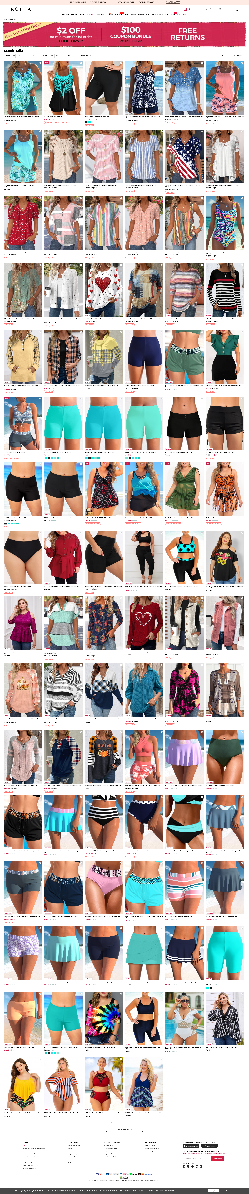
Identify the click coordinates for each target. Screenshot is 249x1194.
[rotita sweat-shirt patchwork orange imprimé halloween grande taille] (104, 756)
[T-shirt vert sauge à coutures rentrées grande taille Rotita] (23, 290)
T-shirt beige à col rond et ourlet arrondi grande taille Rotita (60, 185)
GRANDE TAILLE (143, 15)
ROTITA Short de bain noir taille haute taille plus (16, 518)
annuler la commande (74, 1159)
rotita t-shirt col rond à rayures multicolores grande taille (180, 318)
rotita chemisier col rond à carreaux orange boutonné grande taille (62, 385)
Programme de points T (74, 1154)
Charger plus (124, 1129)
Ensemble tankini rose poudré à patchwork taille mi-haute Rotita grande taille (225, 117)
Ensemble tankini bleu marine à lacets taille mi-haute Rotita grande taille (143, 117)
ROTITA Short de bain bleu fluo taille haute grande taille (99, 452)
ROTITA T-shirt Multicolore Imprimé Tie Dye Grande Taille (100, 1047)
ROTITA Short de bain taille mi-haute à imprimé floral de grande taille (22, 982)
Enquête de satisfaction (110, 1157)
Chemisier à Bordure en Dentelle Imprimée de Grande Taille (221, 1047)
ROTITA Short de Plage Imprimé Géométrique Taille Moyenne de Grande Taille (184, 386)
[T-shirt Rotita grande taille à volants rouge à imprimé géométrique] (23, 223)
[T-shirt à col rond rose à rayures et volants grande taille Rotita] (104, 156)
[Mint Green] (55, 458)
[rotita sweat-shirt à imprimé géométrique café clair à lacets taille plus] (225, 690)
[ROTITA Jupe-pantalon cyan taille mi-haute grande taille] (63, 953)
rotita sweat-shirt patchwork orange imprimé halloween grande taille (103, 785)
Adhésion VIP (71, 1157)
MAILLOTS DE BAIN (121, 15)
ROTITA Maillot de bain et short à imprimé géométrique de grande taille (144, 1113)
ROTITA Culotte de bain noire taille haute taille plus (17, 586)
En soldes (239, 55)
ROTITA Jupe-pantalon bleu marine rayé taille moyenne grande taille (183, 982)
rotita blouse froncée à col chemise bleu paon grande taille (140, 718)
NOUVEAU (65, 15)
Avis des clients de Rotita (29, 1162)
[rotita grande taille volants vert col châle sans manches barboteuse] (225, 356)
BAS (166, 15)
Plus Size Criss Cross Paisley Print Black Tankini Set (98, 518)
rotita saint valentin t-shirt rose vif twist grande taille (179, 718)
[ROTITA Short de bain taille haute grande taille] (104, 87)
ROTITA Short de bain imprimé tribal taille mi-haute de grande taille (22, 851)
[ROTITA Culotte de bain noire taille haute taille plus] (23, 557)
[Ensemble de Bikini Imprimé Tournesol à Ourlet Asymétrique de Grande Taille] (23, 1084)
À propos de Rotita (109, 1145)
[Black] (86, 122)
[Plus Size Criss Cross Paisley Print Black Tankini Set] (104, 489)
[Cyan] (89, 122)
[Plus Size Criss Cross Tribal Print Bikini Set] (23, 423)
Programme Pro (108, 1151)
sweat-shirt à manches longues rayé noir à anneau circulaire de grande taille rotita (63, 719)
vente (185, 15)
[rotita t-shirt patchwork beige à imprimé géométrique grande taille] (144, 290)
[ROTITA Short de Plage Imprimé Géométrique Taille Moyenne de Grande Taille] (184, 356)
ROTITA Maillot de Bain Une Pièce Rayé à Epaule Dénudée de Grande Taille (62, 1113)
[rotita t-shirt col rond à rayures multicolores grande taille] (184, 290)
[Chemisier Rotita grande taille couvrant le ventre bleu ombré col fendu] (184, 87)
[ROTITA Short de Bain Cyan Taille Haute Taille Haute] (225, 953)
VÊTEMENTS (101, 15)
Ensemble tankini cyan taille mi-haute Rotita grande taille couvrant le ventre (22, 117)
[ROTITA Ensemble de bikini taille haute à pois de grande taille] (184, 557)
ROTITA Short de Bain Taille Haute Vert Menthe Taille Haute (141, 452)
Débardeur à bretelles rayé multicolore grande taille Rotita (181, 252)
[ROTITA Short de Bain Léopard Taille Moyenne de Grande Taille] (63, 887)
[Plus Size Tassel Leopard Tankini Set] (225, 489)
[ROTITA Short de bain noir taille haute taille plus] (23, 489)
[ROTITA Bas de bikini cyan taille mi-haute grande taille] (184, 822)
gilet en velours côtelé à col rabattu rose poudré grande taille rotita (224, 652)
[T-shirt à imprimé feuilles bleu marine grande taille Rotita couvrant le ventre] (104, 623)
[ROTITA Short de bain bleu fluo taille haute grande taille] (104, 423)
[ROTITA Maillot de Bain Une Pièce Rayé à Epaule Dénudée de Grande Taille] (63, 1084)
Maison (6, 19)
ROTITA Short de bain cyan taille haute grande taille (58, 452)
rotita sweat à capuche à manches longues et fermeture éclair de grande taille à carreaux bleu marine (102, 719)
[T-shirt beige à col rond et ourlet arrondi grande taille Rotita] (63, 156)
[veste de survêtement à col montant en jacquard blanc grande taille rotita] (63, 290)
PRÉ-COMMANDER (77, 15)
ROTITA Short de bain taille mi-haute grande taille (178, 916)
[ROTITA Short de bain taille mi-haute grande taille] (184, 887)
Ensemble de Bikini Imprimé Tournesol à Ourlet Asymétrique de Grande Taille (23, 1113)
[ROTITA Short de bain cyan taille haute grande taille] (63, 423)
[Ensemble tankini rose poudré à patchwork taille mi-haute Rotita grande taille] (225, 87)
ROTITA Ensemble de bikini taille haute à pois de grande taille (181, 586)
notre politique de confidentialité (150, 1180)
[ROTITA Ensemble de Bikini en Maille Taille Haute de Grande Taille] (144, 756)
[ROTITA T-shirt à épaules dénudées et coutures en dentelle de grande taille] (23, 623)
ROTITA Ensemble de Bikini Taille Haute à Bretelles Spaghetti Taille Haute (142, 1048)
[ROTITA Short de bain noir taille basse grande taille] (184, 423)
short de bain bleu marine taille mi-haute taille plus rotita (140, 385)
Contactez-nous (72, 1162)
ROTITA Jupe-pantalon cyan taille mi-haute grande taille (59, 982)
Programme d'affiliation (110, 1148)
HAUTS (110, 15)
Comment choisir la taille (29, 1154)
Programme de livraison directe (112, 1154)
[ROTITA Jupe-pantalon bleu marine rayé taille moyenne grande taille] (184, 953)
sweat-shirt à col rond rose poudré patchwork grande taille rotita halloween (21, 719)
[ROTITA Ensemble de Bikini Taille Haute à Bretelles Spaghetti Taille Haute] (144, 1018)
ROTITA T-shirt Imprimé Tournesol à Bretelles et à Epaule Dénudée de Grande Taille (224, 587)
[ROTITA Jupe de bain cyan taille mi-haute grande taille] (144, 953)
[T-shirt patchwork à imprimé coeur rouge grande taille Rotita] (144, 623)
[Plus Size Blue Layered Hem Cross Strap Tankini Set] (144, 489)
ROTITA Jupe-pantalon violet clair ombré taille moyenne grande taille (183, 785)
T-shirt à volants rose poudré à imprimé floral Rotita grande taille (142, 252)
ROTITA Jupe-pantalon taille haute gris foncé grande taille (221, 916)
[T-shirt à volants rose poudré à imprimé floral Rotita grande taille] (144, 223)
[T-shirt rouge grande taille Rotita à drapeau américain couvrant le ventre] (184, 156)
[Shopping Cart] (237, 10)
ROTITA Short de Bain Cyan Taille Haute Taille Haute (219, 982)
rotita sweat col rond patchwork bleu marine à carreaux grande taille (62, 785)
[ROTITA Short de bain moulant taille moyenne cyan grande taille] (63, 1018)
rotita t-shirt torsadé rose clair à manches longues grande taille (20, 785)
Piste (223, 10)
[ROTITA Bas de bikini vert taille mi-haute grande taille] (225, 756)
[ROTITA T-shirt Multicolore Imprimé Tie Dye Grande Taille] (104, 1018)
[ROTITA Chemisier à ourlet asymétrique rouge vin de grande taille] (63, 557)
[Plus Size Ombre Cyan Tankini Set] (63, 87)
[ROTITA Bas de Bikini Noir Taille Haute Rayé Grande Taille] (104, 822)
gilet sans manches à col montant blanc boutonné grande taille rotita (183, 652)
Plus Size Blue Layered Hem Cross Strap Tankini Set (138, 518)
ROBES (133, 15)
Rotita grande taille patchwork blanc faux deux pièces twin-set (222, 185)
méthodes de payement (74, 1145)
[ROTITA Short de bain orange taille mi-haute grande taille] (23, 1018)
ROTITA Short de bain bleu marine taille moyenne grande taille (101, 982)
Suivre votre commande (29, 1157)
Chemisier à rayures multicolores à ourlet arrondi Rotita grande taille (103, 252)
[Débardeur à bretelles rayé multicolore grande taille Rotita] (184, 223)
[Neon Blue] (52, 458)
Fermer (228, 1191)
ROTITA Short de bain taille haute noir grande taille (57, 518)
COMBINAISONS (157, 15)
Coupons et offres (27, 1159)
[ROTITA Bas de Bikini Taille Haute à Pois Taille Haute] (144, 822)
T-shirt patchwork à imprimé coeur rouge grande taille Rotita (141, 652)
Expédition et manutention (30, 1151)
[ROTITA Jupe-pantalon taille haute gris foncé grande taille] (225, 887)
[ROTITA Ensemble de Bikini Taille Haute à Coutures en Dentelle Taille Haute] (104, 1084)
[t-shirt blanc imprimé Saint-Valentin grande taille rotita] (104, 290)
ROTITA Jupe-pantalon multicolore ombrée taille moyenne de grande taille (62, 851)
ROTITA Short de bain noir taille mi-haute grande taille (220, 452)
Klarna (70, 1148)
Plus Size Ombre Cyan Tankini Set (53, 116)
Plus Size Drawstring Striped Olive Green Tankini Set (179, 518)
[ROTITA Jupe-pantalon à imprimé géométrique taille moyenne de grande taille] (225, 822)
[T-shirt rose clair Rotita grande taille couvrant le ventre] (63, 223)
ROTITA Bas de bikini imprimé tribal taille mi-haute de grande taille (102, 916)
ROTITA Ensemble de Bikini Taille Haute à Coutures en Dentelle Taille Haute (103, 1113)
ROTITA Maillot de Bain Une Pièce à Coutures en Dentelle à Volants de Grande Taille (184, 1048)
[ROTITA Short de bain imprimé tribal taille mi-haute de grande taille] (23, 822)
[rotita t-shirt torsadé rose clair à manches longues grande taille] (23, 756)
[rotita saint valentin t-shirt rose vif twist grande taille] (184, 690)
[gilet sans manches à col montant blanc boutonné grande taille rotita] (184, 623)
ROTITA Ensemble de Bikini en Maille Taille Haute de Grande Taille (142, 785)
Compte (214, 10)
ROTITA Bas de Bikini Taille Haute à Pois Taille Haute (138, 851)
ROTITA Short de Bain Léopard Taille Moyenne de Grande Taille (61, 916)
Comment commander (74, 1151)
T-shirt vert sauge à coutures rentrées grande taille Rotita (19, 318)
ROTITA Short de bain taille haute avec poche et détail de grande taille (103, 586)
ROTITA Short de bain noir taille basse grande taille (178, 452)
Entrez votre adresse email (193, 1158)
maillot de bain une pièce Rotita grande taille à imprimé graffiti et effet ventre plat (225, 252)
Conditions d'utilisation (151, 1145)
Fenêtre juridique (149, 1151)
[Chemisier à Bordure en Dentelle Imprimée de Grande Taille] (225, 1018)
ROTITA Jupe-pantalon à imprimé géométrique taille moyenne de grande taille (223, 851)
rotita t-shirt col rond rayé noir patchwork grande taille (220, 318)
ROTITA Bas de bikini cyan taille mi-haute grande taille (179, 851)
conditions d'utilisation (134, 1180)
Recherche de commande (29, 1168)
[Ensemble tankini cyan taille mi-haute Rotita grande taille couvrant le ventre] (23, 87)
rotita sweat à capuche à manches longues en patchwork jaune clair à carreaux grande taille (22, 386)
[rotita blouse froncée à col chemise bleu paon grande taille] (144, 690)
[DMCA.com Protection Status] (124, 1177)
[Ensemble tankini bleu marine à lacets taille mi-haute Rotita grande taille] (144, 87)
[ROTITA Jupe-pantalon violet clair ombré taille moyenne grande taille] (184, 756)
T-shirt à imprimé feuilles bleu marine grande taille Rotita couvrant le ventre (103, 652)
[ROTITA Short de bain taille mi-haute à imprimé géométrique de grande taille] (144, 887)
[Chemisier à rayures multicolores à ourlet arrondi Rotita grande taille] (104, 223)
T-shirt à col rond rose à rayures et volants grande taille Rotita (101, 185)
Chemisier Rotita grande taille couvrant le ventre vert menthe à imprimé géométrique (61, 652)
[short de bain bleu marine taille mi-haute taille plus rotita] (144, 356)
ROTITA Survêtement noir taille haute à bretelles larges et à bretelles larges (143, 587)
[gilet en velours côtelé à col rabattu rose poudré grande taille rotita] (225, 623)
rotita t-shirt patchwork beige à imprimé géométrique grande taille (143, 318)
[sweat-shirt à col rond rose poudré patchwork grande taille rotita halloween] (23, 690)
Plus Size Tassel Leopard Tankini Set (215, 518)
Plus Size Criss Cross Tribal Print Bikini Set (15, 452)
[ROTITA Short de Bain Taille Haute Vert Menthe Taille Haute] (144, 423)
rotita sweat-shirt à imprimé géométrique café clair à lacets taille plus (224, 718)
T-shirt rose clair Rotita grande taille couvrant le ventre (59, 252)
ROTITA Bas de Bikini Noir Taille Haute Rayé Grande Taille (100, 851)
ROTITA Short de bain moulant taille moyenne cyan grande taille (61, 1047)
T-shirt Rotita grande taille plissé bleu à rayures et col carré (140, 185)
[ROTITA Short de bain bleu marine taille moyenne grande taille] (104, 953)
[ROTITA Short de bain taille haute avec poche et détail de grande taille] (104, 557)
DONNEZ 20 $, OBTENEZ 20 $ (31, 1165)
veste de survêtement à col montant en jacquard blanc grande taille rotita (62, 319)
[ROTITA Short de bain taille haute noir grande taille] (63, 489)
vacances (90, 15)
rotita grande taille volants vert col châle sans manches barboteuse (223, 385)
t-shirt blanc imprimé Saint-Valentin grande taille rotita (99, 318)
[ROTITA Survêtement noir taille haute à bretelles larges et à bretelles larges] (144, 557)
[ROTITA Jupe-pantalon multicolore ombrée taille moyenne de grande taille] (63, 822)
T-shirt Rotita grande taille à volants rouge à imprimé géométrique (21, 252)
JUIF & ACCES (175, 15)
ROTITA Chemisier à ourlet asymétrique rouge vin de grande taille (61, 586)
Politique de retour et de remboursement (34, 1148)
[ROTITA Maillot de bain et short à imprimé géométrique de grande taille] (144, 1084)
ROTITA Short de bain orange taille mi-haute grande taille (19, 1047)
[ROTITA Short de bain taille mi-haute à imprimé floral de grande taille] (23, 953)
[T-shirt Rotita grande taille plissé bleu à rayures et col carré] (144, 156)
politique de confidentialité (152, 1148)
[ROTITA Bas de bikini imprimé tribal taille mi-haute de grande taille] (104, 887)
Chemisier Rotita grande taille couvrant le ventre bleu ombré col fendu (184, 116)
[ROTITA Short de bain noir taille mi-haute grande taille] (225, 423)
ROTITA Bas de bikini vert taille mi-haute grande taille (220, 785)
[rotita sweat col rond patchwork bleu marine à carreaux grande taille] (63, 756)
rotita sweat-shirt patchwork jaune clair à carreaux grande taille (101, 385)
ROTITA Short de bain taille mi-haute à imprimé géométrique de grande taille (144, 917)
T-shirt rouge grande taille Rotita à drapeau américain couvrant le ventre (182, 185)
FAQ (24, 1145)
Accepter (213, 1191)
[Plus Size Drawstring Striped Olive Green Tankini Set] (184, 489)
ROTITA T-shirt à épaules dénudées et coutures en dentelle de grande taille (22, 652)
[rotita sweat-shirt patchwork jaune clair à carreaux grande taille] (104, 356)
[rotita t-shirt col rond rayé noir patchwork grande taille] (225, 290)
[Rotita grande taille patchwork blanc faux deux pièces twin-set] (225, 156)
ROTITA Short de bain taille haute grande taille (97, 116)
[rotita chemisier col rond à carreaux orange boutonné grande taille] (63, 356)
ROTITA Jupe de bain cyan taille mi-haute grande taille (139, 982)
